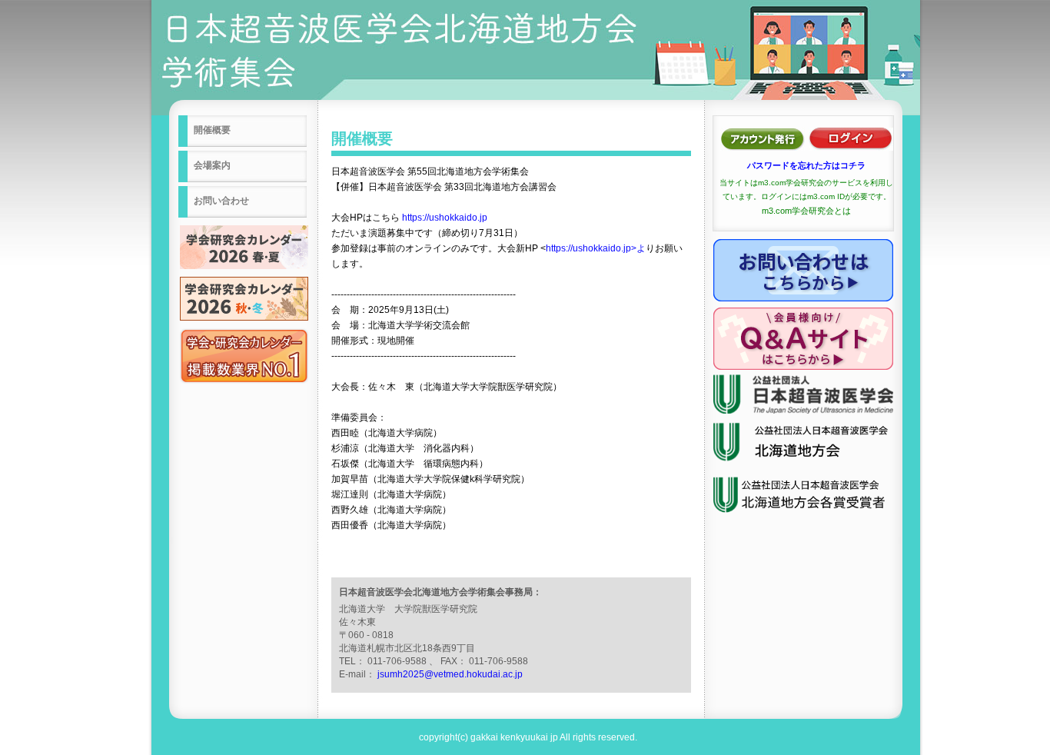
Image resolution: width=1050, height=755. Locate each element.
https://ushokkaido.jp (444, 217)
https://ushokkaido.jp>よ (596, 248)
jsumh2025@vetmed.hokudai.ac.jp (450, 674)
